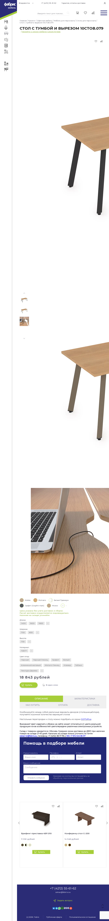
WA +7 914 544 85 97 (75, 736)
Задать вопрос (65, 900)
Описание (41, 698)
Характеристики (84, 698)
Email (78, 753)
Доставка (93, 705)
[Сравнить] (101, 41)
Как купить (33, 705)
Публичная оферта (54, 917)
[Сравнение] (93, 13)
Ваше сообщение (31, 763)
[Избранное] (85, 13)
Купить (28, 685)
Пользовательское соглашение (82, 917)
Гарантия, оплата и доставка (73, 3)
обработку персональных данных (68, 778)
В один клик (52, 685)
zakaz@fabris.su (63, 892)
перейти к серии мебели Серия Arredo (41, 32)
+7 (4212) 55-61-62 (48, 3)
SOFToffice (86, 719)
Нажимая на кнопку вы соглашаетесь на (71, 777)
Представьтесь (30, 753)
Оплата (63, 705)
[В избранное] (96, 41)
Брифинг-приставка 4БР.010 (36, 833)
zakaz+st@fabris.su (28, 736)
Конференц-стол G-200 (77, 833)
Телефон (54, 753)
